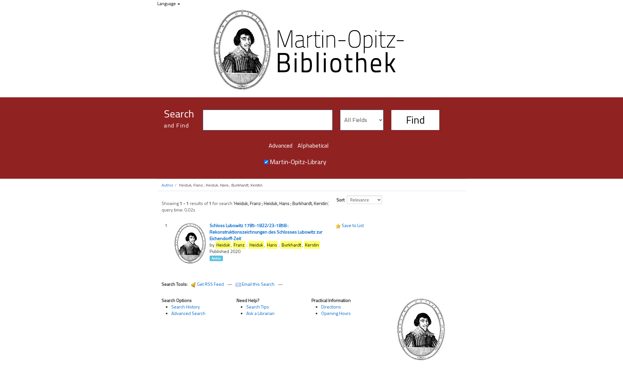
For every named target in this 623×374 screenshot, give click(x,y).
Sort (340, 199)
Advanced (280, 145)
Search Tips (257, 306)
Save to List (353, 225)
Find (415, 119)
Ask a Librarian (260, 313)
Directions (331, 306)
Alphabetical (313, 145)
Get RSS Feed (210, 284)
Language (167, 3)
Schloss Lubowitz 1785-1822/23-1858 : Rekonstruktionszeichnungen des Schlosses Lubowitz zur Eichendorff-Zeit (266, 232)
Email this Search (258, 284)
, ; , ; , (267, 244)
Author (167, 185)
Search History (185, 306)
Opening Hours (336, 313)
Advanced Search (188, 313)
